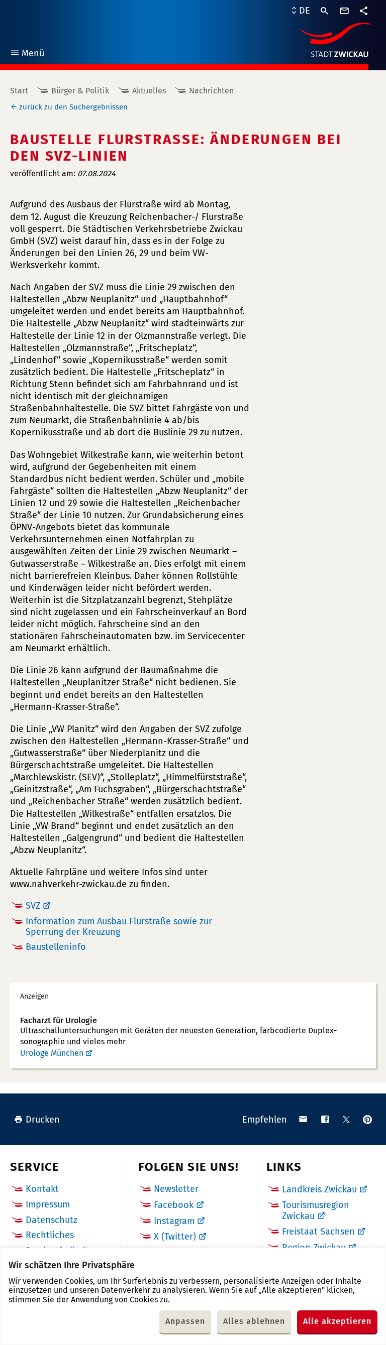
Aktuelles (149, 90)
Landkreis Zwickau (319, 1189)
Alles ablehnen (254, 1321)
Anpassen (185, 1321)
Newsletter (176, 1188)
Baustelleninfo (56, 946)
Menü (27, 54)
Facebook (174, 1204)
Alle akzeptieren (337, 1321)
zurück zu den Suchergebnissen (73, 106)
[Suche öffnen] (324, 11)
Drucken (43, 1119)
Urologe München (51, 1053)
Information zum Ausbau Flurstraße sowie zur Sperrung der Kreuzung (119, 926)
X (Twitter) (175, 1236)
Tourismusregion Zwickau (315, 1210)
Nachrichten (211, 90)
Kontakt (42, 1188)
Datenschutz (51, 1220)
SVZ (33, 905)
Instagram (174, 1221)
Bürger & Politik (80, 90)
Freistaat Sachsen (318, 1231)
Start (19, 90)
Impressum (48, 1204)
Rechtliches (50, 1235)
